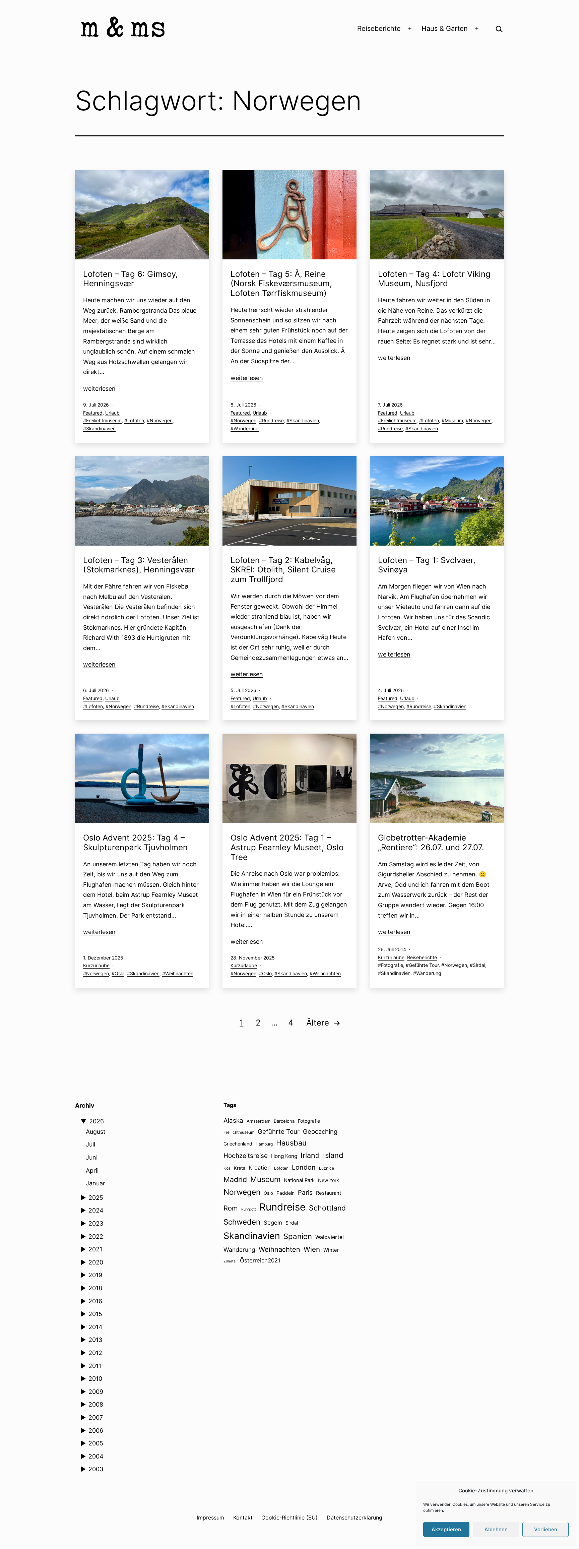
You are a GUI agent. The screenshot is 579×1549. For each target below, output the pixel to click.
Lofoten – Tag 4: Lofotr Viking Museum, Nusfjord (434, 279)
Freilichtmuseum (104, 420)
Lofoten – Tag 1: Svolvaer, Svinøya (426, 565)
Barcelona (284, 1121)
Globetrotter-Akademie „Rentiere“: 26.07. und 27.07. (431, 842)
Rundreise (273, 420)
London (304, 1167)
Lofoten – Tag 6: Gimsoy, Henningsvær (130, 279)
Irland (310, 1155)
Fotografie (392, 965)
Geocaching (320, 1131)
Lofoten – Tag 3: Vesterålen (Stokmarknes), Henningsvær (140, 565)
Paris (305, 1192)
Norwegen (161, 420)
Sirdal (479, 965)
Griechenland (237, 1144)
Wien (312, 1249)
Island (333, 1155)
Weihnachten (179, 973)
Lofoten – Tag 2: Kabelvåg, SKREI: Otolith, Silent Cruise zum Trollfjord (283, 569)
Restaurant (328, 1193)
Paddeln (285, 1193)
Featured (93, 413)
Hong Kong (284, 1156)
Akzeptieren (446, 1529)
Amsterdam (258, 1121)
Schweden (241, 1221)
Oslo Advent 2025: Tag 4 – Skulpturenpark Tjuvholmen (135, 842)
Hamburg (264, 1144)
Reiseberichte (379, 28)
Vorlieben (545, 1529)
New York (328, 1180)
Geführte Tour (424, 965)
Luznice (326, 1168)
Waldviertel (329, 1237)
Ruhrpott (248, 1209)
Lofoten (135, 420)
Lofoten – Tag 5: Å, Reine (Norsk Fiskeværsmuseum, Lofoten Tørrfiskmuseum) (281, 283)
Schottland (327, 1207)
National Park (299, 1180)
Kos (227, 1168)
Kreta (239, 1168)
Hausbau (291, 1142)
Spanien (297, 1236)
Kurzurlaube (96, 965)
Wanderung (246, 428)
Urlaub (112, 413)
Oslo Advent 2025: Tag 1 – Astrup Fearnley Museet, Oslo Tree (287, 847)
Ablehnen (496, 1529)
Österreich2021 (260, 1260)
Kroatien (260, 1167)
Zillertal (230, 1261)
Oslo (119, 973)
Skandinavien (101, 428)
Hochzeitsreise (245, 1156)
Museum (454, 420)
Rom (230, 1208)
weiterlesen (99, 388)
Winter (331, 1250)
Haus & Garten (445, 28)
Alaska (233, 1120)
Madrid (235, 1179)
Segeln (273, 1222)
